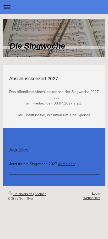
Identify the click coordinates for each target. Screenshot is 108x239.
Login (96, 193)
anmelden (66, 164)
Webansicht (91, 198)
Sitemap (40, 194)
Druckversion (23, 194)
